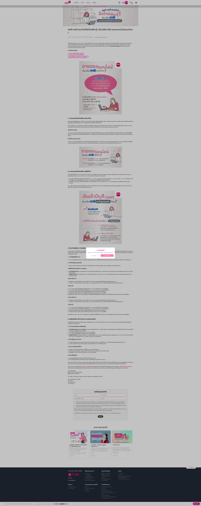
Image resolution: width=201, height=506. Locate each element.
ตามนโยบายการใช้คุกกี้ (108, 252)
